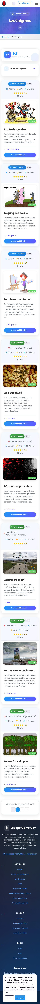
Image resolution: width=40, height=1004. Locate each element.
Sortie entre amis (20, 888)
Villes (20, 884)
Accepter (20, 998)
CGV (20, 953)
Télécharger (26, 3)
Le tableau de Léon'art (18, 299)
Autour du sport (14, 580)
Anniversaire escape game (20, 893)
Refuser (9, 998)
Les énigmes (20, 879)
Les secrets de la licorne (19, 670)
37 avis (20, 453)
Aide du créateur (20, 933)
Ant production (13, 149)
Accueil (20, 869)
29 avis (20, 637)
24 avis (20, 266)
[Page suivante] (27, 809)
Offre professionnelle (20, 903)
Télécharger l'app (20, 923)
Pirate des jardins (15, 129)
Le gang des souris (16, 213)
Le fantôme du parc (16, 761)
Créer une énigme (20, 898)
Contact (20, 918)
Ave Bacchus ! (13, 393)
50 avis (20, 728)
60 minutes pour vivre (18, 486)
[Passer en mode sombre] (13, 3)
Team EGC (11, 418)
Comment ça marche (20, 874)
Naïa (8, 603)
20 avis (20, 96)
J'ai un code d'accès (20, 928)
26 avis (20, 180)
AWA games (11, 236)
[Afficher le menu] (36, 3)
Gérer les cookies (20, 958)
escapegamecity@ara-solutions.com (21, 854)
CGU (20, 948)
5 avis (20, 546)
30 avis (20, 359)
